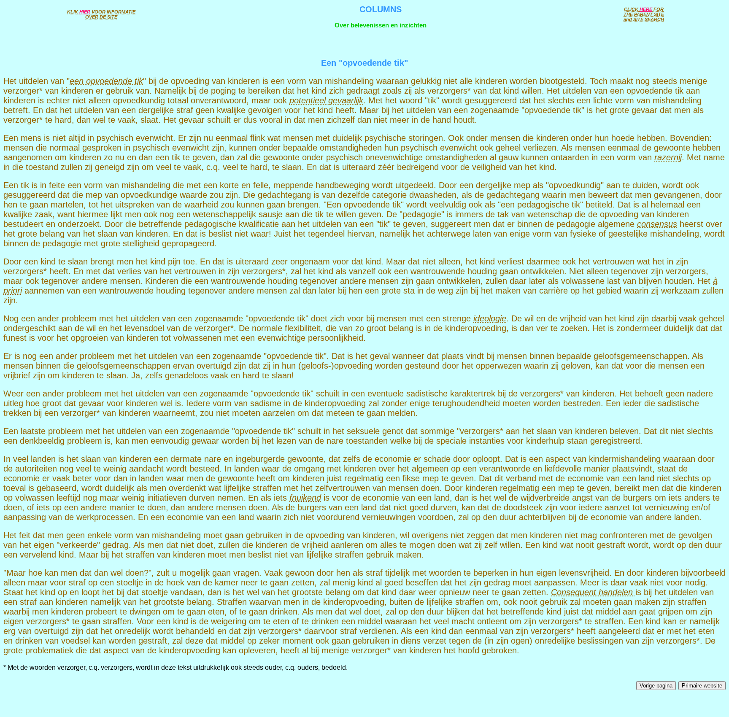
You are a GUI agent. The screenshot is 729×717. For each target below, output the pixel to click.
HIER (84, 11)
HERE (646, 9)
